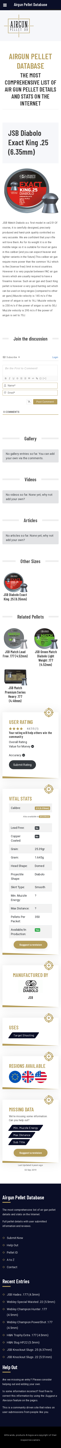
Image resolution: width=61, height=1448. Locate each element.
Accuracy (15, 755)
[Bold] (5, 378)
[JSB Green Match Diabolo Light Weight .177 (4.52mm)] (46, 638)
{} (41, 378)
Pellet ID (12, 1252)
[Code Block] (33, 378)
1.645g (39, 857)
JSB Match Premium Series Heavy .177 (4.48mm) (15, 694)
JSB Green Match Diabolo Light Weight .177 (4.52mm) (46, 658)
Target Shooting (23, 1035)
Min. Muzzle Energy (25, 1128)
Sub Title (19, 1142)
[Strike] (17, 378)
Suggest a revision (30, 944)
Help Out (12, 1245)
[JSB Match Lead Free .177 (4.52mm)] (15, 638)
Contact (12, 1267)
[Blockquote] (29, 378)
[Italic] (9, 378)
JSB (30, 997)
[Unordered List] (25, 378)
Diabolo (39, 874)
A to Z (10, 1260)
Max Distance (21, 1135)
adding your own (30, 1384)
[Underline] (13, 378)
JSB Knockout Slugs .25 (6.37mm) (29, 1349)
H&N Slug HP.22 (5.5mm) (23, 1342)
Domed (39, 866)
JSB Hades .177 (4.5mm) (23, 1294)
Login (55, 357)
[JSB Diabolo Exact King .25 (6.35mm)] (15, 582)
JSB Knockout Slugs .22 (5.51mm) (29, 1357)
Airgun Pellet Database (30, 4)
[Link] (37, 378)
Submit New (15, 1238)
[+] (44, 378)
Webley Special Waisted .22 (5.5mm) (31, 1302)
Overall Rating (18, 742)
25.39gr (40, 849)
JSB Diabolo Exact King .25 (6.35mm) (15, 596)
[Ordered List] (21, 378)
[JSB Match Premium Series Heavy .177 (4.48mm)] (15, 676)
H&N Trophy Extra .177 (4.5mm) (27, 1335)
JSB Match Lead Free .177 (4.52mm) (15, 654)
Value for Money (19, 746)
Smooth (40, 887)
